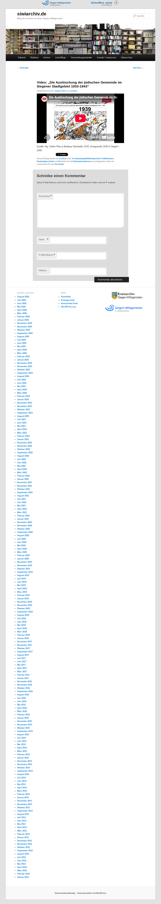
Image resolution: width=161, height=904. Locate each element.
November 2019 (24, 565)
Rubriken (34, 57)
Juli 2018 (21, 618)
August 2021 (23, 496)
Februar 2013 (23, 834)
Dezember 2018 (24, 602)
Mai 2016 (21, 705)
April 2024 (22, 389)
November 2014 (24, 764)
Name (43, 239)
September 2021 (25, 492)
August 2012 (23, 854)
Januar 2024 (23, 399)
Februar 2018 (23, 635)
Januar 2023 (23, 439)
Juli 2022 (21, 459)
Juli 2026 (21, 300)
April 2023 (22, 429)
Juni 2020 (21, 542)
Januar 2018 (23, 638)
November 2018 (24, 605)
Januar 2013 (23, 837)
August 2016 (23, 694)
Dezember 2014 (24, 761)
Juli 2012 (21, 857)
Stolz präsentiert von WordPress (91, 893)
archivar (73, 91)
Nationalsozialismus (82, 161)
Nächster (138, 68)
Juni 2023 (21, 423)
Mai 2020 (21, 545)
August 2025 (23, 336)
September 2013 (25, 811)
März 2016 (22, 711)
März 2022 (22, 472)
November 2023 (24, 406)
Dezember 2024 (24, 363)
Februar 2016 (23, 714)
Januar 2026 (23, 320)
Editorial (21, 57)
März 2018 (22, 632)
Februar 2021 (23, 515)
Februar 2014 (23, 794)
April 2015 (22, 748)
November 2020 (24, 525)
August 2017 (23, 655)
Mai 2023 (21, 426)
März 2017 (22, 671)
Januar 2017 (23, 678)
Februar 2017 (23, 675)
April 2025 (22, 350)
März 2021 (22, 512)
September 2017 (25, 651)
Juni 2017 (21, 661)
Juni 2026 (21, 303)
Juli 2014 (21, 778)
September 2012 (25, 850)
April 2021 (22, 509)
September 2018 (25, 612)
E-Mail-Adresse (47, 255)
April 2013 (22, 827)
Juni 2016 (21, 701)
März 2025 (22, 353)
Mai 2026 (21, 307)
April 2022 (22, 469)
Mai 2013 (21, 824)
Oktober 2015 (23, 728)
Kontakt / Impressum (106, 57)
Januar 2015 (23, 758)
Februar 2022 (23, 476)
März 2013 (22, 831)
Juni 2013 (21, 821)
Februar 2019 (23, 595)
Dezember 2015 (24, 721)
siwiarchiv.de (31, 13)
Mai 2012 (21, 864)
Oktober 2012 (23, 847)
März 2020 (22, 552)
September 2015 (25, 731)
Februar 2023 (23, 436)
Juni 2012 (21, 860)
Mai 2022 (21, 466)
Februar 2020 (23, 555)
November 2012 (24, 844)
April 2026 (22, 310)
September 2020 (25, 532)
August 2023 (23, 416)
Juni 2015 (21, 741)
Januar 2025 (23, 360)
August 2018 (23, 615)
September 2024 (25, 373)
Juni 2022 (21, 462)
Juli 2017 (21, 658)
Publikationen (108, 158)
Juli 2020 (21, 539)
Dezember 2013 (24, 801)
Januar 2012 (23, 877)
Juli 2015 (21, 738)
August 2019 (23, 575)
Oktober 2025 (23, 330)
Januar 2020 (23, 559)
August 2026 (23, 296)
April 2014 (22, 787)
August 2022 (23, 456)
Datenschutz (127, 57)
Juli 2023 (21, 419)
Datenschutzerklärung (65, 893)
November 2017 (24, 645)
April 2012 (22, 867)
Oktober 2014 (23, 767)
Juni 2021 (21, 502)
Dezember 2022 (24, 442)
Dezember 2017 (24, 641)
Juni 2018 (21, 622)
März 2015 (22, 751)
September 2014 (25, 771)
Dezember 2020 (24, 522)
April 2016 (22, 708)
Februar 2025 (23, 356)
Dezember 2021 (24, 482)
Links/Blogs (60, 57)
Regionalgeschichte (46, 161)
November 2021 (24, 486)
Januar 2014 (23, 797)
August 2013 (23, 814)
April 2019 (22, 588)
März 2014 (22, 791)
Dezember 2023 (24, 403)
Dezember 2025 (24, 323)
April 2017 (22, 668)
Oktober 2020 (23, 529)
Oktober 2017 (23, 648)
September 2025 (25, 333)
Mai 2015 (21, 744)
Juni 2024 (21, 383)
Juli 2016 (21, 698)
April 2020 (22, 549)
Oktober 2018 (23, 608)
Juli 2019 (21, 578)
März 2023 (22, 433)
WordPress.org (68, 307)
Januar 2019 (23, 598)
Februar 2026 (23, 316)
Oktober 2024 (23, 369)
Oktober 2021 (23, 489)
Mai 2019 (21, 585)
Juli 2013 (21, 817)
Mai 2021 (21, 505)
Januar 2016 (23, 718)
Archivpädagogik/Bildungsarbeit (86, 158)
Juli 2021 (21, 499)
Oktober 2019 (23, 569)
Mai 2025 (21, 346)
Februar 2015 (23, 754)
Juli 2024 (21, 380)
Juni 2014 (21, 781)
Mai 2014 (21, 784)
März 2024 (22, 393)
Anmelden (66, 296)
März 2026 (22, 313)
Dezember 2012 (24, 840)
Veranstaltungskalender (81, 57)
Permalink (59, 164)
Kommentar (45, 196)
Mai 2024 (21, 386)
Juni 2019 (21, 582)
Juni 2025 (21, 343)
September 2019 (25, 572)
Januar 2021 (23, 519)
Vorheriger (23, 68)
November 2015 (24, 724)
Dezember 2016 (24, 681)
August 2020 (23, 535)
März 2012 (22, 870)
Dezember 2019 (24, 562)
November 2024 (24, 366)
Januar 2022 (23, 479)
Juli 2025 (21, 340)
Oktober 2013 (23, 807)
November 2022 (24, 446)
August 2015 (23, 734)
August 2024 (23, 376)
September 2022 (25, 452)
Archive (46, 57)
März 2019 (22, 592)
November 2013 (24, 804)
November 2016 (24, 685)
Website (42, 270)
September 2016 (25, 691)
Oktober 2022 (23, 449)
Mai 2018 (21, 625)
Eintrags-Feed (68, 300)
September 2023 (25, 413)
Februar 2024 (23, 396)
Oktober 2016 (23, 688)
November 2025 (24, 326)
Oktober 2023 (23, 409)
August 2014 (23, 774)
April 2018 (22, 628)
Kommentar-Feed (69, 303)
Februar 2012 (23, 874)
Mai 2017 (21, 665)
